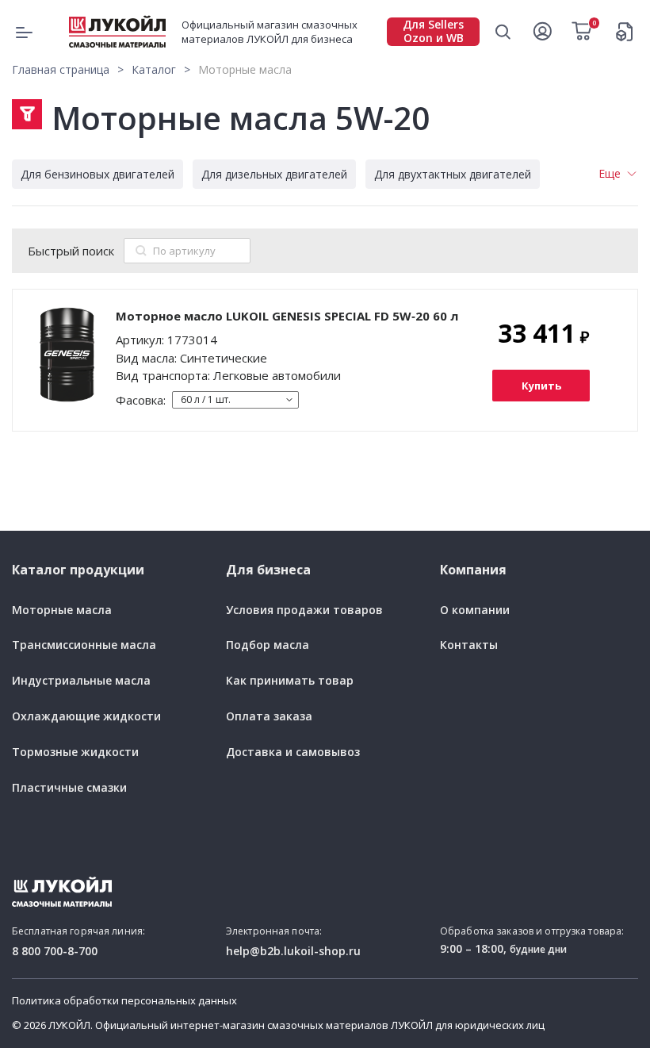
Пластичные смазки (69, 788)
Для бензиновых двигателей (97, 174)
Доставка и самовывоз (293, 752)
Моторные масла (62, 610)
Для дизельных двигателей (274, 174)
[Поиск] (141, 251)
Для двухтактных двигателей (452, 174)
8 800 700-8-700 (55, 950)
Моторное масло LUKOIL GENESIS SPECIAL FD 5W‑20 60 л (287, 316)
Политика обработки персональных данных (124, 1001)
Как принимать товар (290, 681)
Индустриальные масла (81, 681)
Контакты (469, 645)
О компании (475, 610)
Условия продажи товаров (304, 610)
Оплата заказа (269, 717)
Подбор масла (267, 645)
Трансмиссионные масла (84, 645)
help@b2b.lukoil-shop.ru (293, 950)
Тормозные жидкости (75, 752)
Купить (541, 385)
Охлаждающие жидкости (86, 717)
